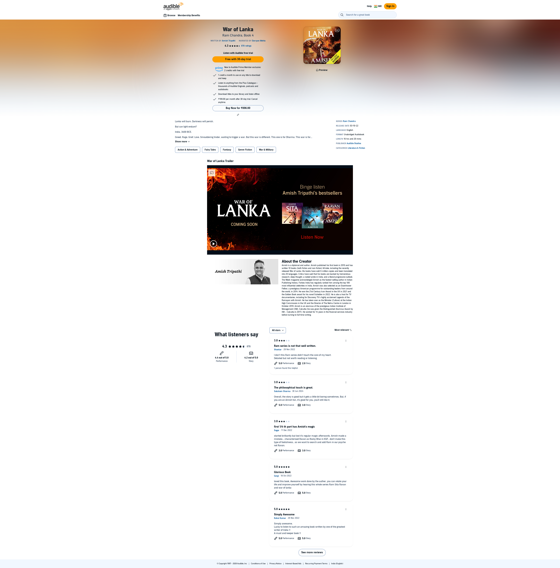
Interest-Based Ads (293, 563)
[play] (213, 243)
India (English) (337, 563)
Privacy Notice (276, 563)
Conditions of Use (258, 563)
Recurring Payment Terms (316, 563)
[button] (238, 115)
